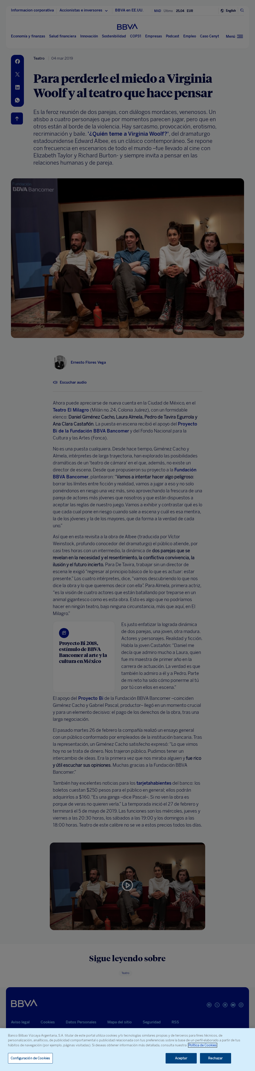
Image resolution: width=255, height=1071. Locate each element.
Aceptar (181, 1058)
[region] (127, 1049)
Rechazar (215, 1058)
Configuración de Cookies (30, 1058)
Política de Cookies (203, 1045)
